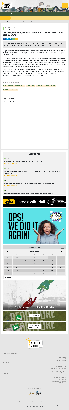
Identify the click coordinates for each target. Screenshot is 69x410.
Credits (51, 401)
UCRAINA (5, 101)
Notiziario (10, 22)
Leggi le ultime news (10, 89)
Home (3, 22)
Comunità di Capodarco (59, 372)
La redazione (62, 357)
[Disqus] (34, 126)
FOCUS (8, 277)
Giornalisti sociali (61, 366)
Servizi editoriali (61, 383)
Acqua (11, 101)
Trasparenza (26, 401)
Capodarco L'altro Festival (58, 368)
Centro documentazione (59, 381)
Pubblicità (18, 401)
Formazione (62, 379)
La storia (63, 359)
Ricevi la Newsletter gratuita (13, 86)
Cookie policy (44, 401)
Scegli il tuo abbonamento (46, 86)
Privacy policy (35, 401)
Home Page (30, 86)
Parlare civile (62, 370)
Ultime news (34, 154)
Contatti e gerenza (60, 360)
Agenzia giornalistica (60, 377)
